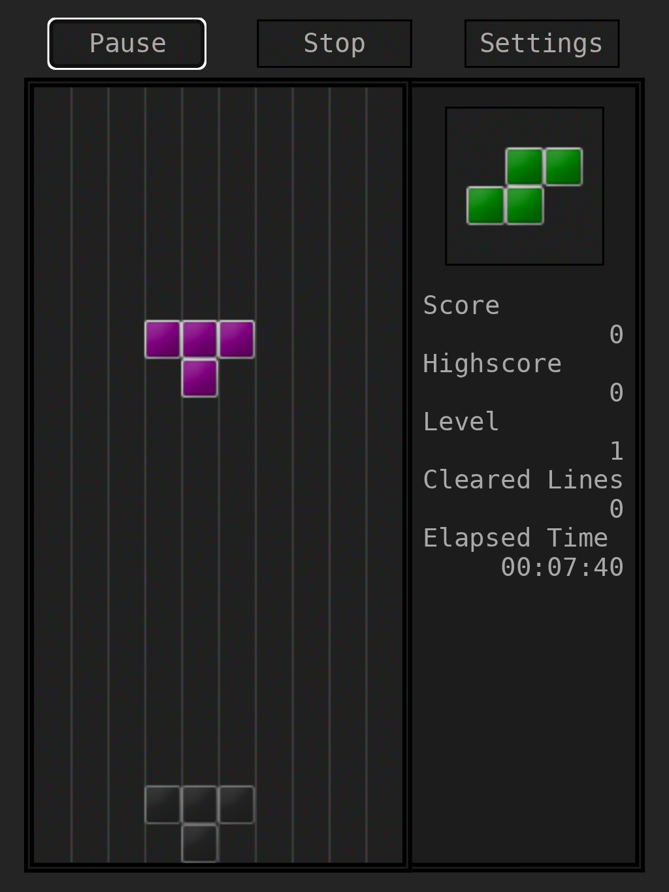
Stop (334, 44)
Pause (128, 44)
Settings (542, 44)
